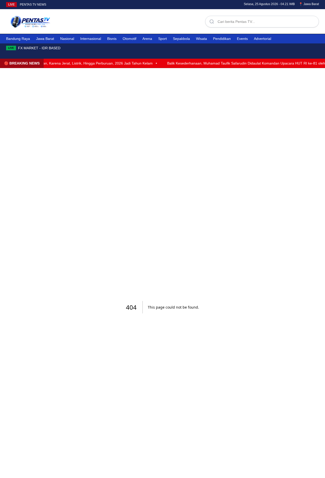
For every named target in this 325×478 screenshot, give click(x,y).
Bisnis (112, 39)
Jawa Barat (45, 39)
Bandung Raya (18, 39)
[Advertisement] (131, 20)
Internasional (90, 39)
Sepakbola (181, 39)
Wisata (201, 39)
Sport (162, 39)
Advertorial (262, 39)
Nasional (67, 39)
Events (242, 39)
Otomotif (129, 39)
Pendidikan (222, 39)
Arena (147, 39)
